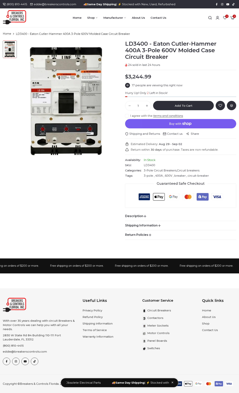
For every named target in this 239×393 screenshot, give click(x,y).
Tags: (129, 175)
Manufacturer (113, 17)
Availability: (133, 160)
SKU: (128, 165)
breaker (179, 175)
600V (168, 175)
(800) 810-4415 (17, 4)
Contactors (155, 318)
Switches (153, 348)
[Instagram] (222, 4)
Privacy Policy (92, 310)
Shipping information (98, 323)
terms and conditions (168, 116)
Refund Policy (93, 317)
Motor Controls (158, 333)
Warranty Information (98, 336)
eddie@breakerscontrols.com (55, 4)
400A (159, 175)
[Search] (210, 18)
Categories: (133, 170)
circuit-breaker (198, 175)
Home (77, 17)
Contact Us (158, 17)
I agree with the (156, 115)
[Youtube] (228, 4)
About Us (138, 17)
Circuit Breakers (159, 310)
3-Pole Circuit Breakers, (160, 170)
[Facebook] (216, 4)
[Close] (172, 382)
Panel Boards (157, 340)
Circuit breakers (188, 170)
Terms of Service (95, 330)
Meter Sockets (158, 325)
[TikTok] (233, 4)
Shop (91, 17)
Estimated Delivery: (144, 144)
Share (195, 133)
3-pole (149, 175)
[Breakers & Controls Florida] (14, 18)
